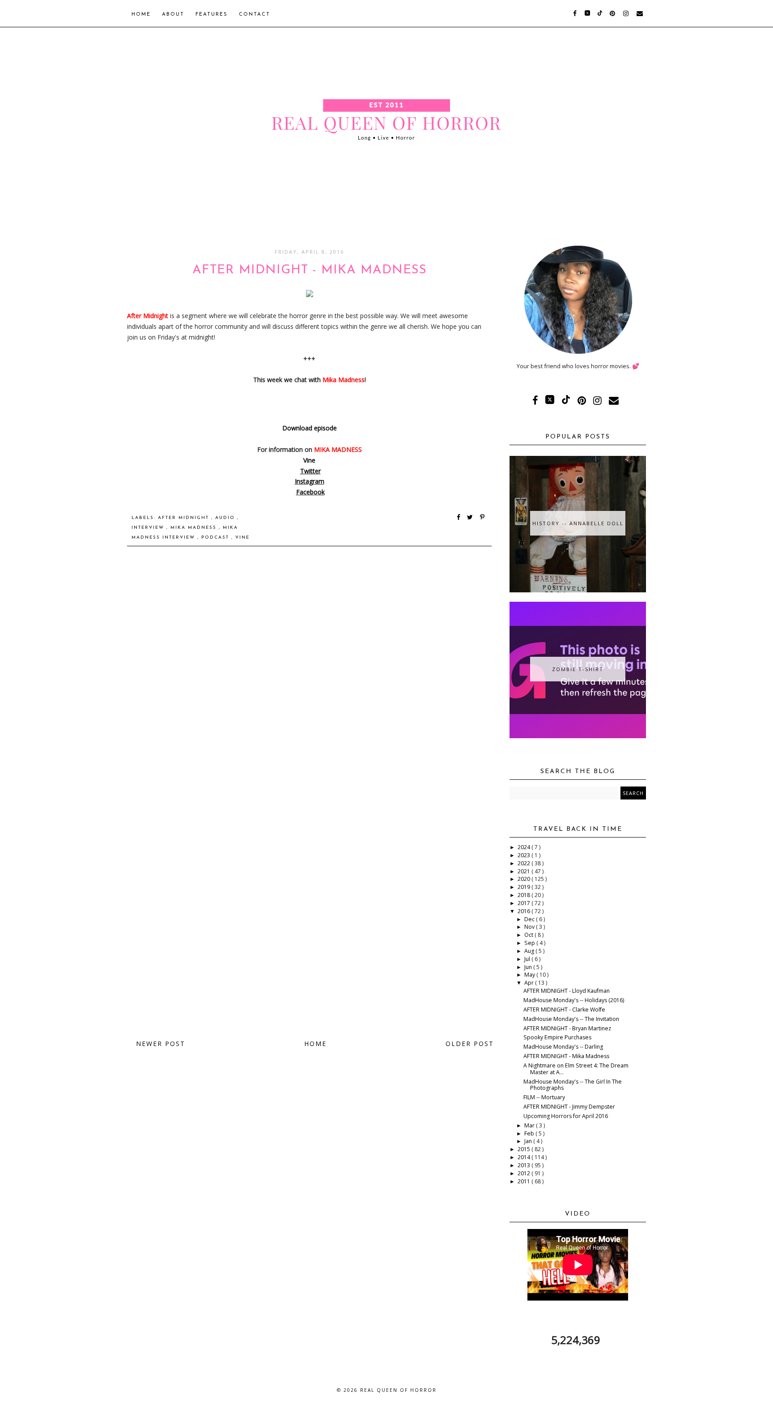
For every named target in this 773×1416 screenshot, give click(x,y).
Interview (149, 527)
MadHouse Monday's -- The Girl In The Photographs (572, 1085)
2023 (524, 855)
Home (141, 14)
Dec (530, 919)
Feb (529, 1133)
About (173, 14)
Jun (528, 967)
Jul (527, 959)
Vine (309, 460)
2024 (524, 847)
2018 (524, 895)
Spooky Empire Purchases (557, 1037)
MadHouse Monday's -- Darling (563, 1046)
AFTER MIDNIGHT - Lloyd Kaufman (566, 991)
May (530, 974)
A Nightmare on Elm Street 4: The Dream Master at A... (576, 1069)
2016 (524, 911)
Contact (254, 14)
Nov (530, 927)
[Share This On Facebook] (459, 518)
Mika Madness (194, 527)
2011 (524, 1181)
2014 (524, 1157)
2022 (524, 863)
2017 (524, 903)
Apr (529, 983)
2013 (524, 1165)
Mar (530, 1125)
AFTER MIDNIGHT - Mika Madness (566, 1056)
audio (226, 517)
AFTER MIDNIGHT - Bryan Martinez (567, 1028)
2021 (524, 871)
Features (211, 14)
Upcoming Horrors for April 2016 (565, 1116)
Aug (529, 951)
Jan (528, 1141)
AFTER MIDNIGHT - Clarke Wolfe (564, 1009)
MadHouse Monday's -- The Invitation (571, 1019)
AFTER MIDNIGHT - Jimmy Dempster (569, 1106)
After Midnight (184, 517)
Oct (529, 935)
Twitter (310, 471)
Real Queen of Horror (398, 1390)
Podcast (216, 537)
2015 (524, 1149)
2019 (524, 887)
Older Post (470, 1043)
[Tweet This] (472, 518)
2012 (524, 1173)
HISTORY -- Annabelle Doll (578, 523)
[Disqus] (309, 680)
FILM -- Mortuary (544, 1097)
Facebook (310, 492)
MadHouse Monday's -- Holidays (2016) (573, 1000)
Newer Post (160, 1043)
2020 (524, 879)
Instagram (309, 481)
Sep (530, 943)
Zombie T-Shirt (577, 669)
